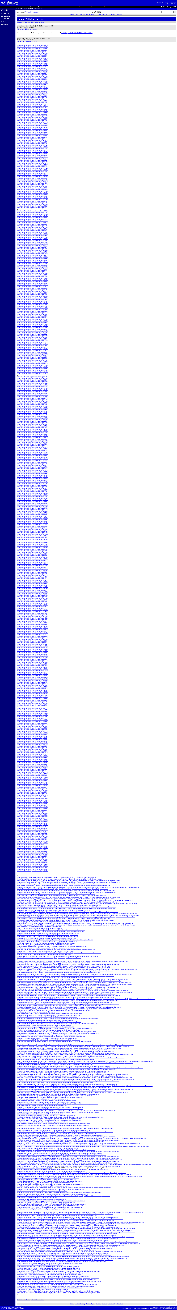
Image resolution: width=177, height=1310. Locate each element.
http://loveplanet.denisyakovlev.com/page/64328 (32, 53)
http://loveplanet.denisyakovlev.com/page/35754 (32, 66)
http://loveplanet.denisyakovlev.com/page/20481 (32, 414)
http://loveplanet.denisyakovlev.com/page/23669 (32, 546)
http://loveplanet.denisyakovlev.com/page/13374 (32, 733)
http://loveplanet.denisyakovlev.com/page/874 (32, 403)
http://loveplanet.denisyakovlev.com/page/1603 (32, 605)
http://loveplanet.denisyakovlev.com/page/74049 (32, 276)
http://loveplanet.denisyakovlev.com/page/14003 (32, 859)
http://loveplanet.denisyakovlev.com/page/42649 (32, 296)
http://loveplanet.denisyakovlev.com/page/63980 (32, 336)
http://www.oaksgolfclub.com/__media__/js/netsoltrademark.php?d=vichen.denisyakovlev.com (47, 936)
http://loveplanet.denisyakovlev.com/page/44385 (32, 587)
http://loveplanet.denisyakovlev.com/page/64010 (32, 176)
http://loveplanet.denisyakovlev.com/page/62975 (32, 377)
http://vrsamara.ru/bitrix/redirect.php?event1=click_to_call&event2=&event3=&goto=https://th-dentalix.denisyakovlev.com (56, 1286)
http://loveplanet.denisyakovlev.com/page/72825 (32, 298)
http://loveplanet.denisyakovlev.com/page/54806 (32, 720)
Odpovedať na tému (37, 22)
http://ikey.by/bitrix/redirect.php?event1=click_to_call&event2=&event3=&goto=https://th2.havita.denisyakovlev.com (54, 1041)
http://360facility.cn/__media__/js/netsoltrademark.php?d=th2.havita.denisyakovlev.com (45, 1183)
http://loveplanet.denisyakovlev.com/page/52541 (32, 134)
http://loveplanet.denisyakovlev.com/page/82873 (32, 749)
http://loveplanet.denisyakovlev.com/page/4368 (32, 378)
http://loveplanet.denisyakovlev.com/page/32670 (32, 509)
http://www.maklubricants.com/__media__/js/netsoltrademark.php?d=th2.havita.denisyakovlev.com (49, 1120)
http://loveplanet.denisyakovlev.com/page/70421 (32, 311)
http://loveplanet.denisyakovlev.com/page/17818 (32, 396)
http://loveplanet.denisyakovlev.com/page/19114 (32, 139)
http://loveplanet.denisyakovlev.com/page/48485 (32, 370)
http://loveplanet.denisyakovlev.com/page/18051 (32, 306)
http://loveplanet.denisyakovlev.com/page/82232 (32, 447)
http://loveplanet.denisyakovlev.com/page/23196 (32, 157)
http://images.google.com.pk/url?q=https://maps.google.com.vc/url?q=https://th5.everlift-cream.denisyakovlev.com (54, 922)
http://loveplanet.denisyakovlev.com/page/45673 (32, 539)
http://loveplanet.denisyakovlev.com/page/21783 (32, 107)
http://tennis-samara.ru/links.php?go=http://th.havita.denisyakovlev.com (40, 1265)
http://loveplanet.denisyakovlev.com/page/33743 (32, 408)
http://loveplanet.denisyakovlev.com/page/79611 (32, 846)
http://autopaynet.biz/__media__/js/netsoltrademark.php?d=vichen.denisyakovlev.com (45, 951)
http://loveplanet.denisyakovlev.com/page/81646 (32, 96)
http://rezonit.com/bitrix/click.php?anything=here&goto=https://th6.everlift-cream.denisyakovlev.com (49, 1118)
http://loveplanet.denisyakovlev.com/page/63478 (32, 498)
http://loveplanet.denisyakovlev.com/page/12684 (32, 55)
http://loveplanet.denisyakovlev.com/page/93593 (32, 207)
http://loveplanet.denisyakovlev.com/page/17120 (32, 754)
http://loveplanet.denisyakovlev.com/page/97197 (32, 317)
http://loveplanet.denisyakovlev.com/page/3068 (32, 483)
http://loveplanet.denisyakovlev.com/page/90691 (32, 647)
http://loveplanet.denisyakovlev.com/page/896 (32, 501)
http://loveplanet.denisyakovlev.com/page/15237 (32, 193)
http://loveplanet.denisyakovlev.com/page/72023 (32, 81)
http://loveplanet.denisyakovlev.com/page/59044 (32, 214)
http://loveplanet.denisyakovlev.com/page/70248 (32, 833)
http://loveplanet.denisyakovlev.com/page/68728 (32, 849)
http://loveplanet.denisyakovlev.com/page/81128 (32, 45)
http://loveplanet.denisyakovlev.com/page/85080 (32, 416)
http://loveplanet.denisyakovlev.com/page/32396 (32, 50)
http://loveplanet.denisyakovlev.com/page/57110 (32, 229)
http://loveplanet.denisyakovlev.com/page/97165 (32, 140)
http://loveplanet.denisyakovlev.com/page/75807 (32, 657)
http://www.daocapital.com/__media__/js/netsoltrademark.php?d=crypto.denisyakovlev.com (46, 1100)
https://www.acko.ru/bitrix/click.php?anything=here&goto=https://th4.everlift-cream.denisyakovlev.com (49, 1288)
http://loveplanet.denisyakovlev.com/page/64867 (32, 864)
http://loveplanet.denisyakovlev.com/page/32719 (32, 488)
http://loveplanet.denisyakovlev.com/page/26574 (32, 557)
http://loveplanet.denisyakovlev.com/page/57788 (32, 267)
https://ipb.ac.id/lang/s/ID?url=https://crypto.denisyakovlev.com (37, 1197)
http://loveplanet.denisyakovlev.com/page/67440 (32, 125)
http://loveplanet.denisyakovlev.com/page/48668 (32, 577)
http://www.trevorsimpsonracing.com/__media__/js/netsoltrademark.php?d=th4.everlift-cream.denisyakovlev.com (53, 1123)
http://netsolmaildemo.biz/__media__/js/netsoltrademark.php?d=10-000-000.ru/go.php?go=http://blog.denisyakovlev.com (56, 977)
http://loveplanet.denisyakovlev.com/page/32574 (32, 854)
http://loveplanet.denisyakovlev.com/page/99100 (32, 181)
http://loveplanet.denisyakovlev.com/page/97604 (32, 194)
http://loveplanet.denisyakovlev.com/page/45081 (32, 475)
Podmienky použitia (155, 1308)
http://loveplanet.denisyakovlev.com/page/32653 (32, 674)
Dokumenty (111, 14)
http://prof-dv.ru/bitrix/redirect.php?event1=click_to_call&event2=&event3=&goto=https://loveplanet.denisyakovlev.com (55, 940)
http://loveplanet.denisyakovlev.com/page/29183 (32, 291)
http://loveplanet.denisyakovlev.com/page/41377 (32, 75)
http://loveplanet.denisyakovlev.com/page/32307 (32, 301)
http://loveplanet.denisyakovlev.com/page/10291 (32, 748)
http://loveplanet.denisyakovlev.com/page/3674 (32, 606)
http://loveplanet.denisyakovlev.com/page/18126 (32, 608)
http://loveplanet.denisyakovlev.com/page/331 (32, 634)
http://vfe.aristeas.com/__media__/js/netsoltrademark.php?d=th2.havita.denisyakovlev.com (46, 943)
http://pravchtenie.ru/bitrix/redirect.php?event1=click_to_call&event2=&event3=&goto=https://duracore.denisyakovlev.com (56, 949)
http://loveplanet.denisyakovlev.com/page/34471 (32, 249)
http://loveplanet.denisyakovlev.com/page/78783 (32, 247)
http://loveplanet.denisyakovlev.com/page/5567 (32, 582)
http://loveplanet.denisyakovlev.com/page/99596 (32, 112)
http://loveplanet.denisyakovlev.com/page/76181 (32, 731)
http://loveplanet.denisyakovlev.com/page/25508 (32, 253)
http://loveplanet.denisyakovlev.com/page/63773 (32, 787)
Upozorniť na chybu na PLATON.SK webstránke (135, 1308)
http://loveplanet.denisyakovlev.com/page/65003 (32, 838)
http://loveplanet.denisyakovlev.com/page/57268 (32, 367)
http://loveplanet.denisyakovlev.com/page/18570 (32, 313)
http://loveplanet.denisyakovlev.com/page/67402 (32, 813)
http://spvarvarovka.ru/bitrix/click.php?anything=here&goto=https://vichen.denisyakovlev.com (47, 1038)
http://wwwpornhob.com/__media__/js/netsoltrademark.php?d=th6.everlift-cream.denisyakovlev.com (49, 1013)
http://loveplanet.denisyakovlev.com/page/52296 (32, 672)
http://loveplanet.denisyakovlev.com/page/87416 (32, 358)
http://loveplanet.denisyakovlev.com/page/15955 (32, 111)
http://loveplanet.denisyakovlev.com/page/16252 (32, 718)
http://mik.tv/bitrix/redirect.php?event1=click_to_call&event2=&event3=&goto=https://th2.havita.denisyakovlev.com (53, 1010)
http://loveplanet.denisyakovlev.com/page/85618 (32, 583)
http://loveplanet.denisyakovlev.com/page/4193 (32, 759)
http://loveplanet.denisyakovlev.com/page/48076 (32, 83)
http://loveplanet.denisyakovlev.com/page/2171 (32, 255)
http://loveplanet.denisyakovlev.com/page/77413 (32, 124)
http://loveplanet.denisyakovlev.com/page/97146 (32, 688)
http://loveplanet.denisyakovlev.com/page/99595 (32, 452)
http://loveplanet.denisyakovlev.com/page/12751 (32, 470)
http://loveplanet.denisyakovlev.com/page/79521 (32, 148)
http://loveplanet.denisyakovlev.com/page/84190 (32, 363)
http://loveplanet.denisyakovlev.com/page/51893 (32, 63)
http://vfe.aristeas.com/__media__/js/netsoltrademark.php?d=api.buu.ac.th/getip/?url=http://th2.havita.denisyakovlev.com (56, 894)
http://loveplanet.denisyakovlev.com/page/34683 (32, 188)
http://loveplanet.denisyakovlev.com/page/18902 (32, 423)
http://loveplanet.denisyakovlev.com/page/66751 (32, 150)
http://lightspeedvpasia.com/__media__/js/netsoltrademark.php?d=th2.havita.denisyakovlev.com (48, 1178)
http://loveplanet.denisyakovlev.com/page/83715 (32, 818)
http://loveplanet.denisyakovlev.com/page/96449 (32, 168)
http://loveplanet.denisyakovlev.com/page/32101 (32, 175)
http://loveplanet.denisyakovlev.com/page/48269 (32, 162)
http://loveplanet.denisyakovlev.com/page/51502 (32, 851)
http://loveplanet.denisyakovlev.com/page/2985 (32, 641)
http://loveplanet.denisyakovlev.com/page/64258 (32, 58)
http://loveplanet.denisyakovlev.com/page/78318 (32, 616)
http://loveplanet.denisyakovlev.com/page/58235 (32, 624)
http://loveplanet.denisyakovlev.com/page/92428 (32, 265)
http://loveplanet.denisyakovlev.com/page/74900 (32, 308)
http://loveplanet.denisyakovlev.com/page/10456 (32, 664)
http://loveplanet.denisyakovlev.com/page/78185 (32, 395)
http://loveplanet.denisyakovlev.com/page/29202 (32, 848)
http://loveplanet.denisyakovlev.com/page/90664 (32, 836)
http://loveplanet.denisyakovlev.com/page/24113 (32, 531)
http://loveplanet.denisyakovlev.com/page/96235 (32, 114)
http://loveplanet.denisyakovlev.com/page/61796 (32, 629)
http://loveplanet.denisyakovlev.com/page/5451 (32, 186)
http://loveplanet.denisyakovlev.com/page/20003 (32, 626)
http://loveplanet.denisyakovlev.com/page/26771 (32, 180)
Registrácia (173, 2)
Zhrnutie (98, 14)
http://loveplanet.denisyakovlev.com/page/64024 (32, 828)
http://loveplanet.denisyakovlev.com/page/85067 (32, 462)
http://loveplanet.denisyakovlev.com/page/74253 (32, 268)
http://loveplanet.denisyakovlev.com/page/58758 (32, 73)
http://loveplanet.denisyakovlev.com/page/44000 (32, 592)
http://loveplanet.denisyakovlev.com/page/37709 (32, 567)
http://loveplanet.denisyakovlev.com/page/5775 (32, 590)
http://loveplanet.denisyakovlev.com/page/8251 (32, 314)
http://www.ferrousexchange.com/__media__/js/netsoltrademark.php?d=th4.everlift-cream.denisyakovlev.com (52, 1194)
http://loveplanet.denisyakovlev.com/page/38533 (32, 812)
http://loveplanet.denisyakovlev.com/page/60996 (32, 588)
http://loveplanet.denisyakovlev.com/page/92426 (32, 736)
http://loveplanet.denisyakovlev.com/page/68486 (32, 224)
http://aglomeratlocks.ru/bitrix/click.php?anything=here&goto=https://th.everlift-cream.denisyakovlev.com (50, 1184)
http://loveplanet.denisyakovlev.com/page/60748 (32, 518)
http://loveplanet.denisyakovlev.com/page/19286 (32, 611)
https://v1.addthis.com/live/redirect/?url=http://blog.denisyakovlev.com (39, 928)
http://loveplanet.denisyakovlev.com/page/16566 (32, 142)
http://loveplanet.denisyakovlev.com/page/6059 (32, 495)
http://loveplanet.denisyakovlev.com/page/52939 (32, 65)
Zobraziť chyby (80, 14)
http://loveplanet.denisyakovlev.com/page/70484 (32, 598)
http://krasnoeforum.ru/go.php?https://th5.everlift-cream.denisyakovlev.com (41, 1199)
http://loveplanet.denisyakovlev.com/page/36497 (32, 226)
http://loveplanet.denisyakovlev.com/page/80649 (32, 610)
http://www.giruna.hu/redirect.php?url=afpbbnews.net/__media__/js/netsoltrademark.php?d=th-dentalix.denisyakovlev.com (56, 877)
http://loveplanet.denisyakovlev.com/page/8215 (32, 560)
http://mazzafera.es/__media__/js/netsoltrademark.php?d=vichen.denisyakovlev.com (44, 1025)
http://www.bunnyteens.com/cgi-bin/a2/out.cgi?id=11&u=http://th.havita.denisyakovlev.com (46, 1115)
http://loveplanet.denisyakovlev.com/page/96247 (32, 853)
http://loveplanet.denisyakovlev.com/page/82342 (32, 60)
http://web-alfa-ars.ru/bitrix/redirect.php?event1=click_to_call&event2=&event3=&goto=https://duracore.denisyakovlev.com (56, 1031)
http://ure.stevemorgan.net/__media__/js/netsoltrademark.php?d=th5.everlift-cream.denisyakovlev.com (50, 1189)
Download (120, 14)
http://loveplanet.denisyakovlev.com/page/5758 (32, 734)
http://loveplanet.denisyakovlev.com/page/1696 (32, 227)
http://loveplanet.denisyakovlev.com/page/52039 (32, 406)
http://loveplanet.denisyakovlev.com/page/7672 (32, 70)
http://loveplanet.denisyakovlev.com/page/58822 (32, 679)
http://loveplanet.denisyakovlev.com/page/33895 (32, 47)
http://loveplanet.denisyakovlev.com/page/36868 (32, 601)
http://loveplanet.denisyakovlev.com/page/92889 (32, 331)
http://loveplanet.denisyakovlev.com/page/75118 (32, 752)
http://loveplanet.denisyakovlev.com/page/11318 (32, 534)
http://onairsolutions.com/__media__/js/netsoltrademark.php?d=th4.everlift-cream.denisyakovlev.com (49, 1181)
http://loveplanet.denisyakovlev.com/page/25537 (32, 442)
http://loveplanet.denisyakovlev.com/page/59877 (32, 165)
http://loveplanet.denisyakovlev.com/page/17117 (32, 286)
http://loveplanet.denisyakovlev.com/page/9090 (32, 339)
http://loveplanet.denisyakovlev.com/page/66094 (32, 554)
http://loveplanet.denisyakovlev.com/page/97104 (32, 795)
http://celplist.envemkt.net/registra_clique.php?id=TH (34, 1168)
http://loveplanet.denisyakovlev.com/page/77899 (32, 441)
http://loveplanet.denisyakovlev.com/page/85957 (32, 477)
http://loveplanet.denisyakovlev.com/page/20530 (32, 184)
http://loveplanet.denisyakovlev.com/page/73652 (32, 526)
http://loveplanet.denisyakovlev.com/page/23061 (32, 294)
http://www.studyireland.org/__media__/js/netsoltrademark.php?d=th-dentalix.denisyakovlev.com (48, 933)
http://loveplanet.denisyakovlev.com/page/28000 (32, 127)
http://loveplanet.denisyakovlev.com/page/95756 (32, 400)
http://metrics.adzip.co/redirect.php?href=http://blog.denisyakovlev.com (40, 1114)
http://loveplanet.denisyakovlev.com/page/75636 (32, 401)
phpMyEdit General (28, 19)
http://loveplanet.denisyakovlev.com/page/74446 (32, 565)
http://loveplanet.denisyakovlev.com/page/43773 (32, 710)
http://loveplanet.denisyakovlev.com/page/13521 (32, 770)
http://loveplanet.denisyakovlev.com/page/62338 (32, 143)
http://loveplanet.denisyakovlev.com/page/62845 (32, 698)
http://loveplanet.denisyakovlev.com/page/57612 (32, 230)
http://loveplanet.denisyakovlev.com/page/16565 (32, 237)
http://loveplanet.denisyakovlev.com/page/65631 (32, 603)
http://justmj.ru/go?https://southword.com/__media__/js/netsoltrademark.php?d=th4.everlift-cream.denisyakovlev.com (55, 1082)
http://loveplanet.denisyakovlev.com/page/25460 (32, 798)
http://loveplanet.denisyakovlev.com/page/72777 (32, 831)
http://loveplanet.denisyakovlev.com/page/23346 (32, 574)
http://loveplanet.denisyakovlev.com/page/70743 (32, 464)
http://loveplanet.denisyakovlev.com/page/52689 (32, 739)
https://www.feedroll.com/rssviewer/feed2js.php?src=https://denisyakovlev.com (42, 1099)
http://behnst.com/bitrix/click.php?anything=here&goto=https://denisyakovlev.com (43, 1122)
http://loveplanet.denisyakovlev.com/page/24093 (32, 432)
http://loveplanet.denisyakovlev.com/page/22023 (32, 756)
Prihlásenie (28, 12)
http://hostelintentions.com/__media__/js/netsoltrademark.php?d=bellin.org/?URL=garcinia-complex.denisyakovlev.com (55, 1059)
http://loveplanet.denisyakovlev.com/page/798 (32, 171)
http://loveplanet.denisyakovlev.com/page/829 (32, 424)
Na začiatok (155, 1307)
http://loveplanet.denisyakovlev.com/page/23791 (32, 708)
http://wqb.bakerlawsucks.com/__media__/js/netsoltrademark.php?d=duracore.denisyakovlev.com (49, 1268)
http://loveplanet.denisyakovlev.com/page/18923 (32, 263)
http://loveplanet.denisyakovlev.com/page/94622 (32, 468)
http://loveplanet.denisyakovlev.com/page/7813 (32, 697)
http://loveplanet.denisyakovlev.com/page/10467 (32, 212)
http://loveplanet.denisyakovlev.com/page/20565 (32, 856)
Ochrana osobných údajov (169, 1308)
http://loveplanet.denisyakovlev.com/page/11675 (32, 670)
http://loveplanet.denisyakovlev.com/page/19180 (32, 638)
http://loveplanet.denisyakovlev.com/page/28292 (32, 120)
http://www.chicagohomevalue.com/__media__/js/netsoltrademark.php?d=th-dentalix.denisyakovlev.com (50, 931)
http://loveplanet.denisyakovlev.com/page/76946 (32, 203)
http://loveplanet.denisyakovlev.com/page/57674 (32, 774)
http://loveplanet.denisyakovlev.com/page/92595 (32, 808)
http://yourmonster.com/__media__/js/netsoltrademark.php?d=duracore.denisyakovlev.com (46, 1179)
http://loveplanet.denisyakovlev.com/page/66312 (32, 825)
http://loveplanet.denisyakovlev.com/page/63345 (32, 729)
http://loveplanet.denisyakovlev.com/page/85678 (32, 372)
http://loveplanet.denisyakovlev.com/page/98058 (32, 775)
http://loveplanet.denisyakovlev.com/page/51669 (32, 652)
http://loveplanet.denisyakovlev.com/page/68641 (32, 528)
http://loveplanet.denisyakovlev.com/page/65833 (32, 198)
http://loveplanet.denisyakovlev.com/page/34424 (32, 508)
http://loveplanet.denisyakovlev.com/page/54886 (32, 869)
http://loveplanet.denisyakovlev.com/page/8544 (32, 130)
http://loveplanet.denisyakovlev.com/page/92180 (32, 725)
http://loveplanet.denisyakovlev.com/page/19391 (32, 871)
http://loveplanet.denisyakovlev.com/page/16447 (32, 702)
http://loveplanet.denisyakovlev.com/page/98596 (32, 411)
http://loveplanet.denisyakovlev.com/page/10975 (32, 360)
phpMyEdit (30, 8)
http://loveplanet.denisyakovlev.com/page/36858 (32, 654)
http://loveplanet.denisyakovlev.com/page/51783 (32, 163)
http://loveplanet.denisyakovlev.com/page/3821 (32, 524)
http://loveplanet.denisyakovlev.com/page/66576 (32, 490)
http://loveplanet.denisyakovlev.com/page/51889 (32, 354)
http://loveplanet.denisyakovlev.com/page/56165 (32, 91)
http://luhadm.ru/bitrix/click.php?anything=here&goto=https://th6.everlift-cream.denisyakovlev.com (48, 1040)
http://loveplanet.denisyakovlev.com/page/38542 (32, 288)
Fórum (37, 8)
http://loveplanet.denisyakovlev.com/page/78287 (32, 206)
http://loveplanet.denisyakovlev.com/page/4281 (32, 667)
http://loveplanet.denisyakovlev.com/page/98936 (32, 542)
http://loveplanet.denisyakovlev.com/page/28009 (32, 559)
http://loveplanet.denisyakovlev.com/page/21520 (32, 275)
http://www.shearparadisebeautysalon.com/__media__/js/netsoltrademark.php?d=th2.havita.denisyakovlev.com (53, 1125)
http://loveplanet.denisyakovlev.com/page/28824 (32, 349)
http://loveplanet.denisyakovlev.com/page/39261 (32, 805)
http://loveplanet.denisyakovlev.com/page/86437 (32, 761)
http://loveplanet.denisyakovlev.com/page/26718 (32, 427)
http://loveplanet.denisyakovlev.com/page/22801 (32, 823)
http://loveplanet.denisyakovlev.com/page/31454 (32, 764)
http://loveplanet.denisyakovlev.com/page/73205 (32, 321)
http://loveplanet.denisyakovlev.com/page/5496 (32, 137)
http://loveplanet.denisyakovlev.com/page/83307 (32, 61)
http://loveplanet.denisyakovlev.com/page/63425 (32, 409)
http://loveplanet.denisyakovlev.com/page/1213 (32, 106)
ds (41, 8)
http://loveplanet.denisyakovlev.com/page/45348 (32, 385)
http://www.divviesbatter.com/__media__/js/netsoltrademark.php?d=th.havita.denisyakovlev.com (48, 1266)
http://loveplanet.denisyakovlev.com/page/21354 (32, 109)
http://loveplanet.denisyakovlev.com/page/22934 (32, 716)
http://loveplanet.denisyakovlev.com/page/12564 (32, 365)
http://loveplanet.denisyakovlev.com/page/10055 (32, 152)
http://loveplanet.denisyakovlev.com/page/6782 (32, 260)
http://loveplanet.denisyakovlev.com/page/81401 (32, 821)
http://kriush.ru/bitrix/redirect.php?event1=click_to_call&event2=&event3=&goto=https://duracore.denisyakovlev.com (54, 1096)
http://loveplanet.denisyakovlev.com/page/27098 (32, 633)
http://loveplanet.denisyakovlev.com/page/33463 (32, 391)
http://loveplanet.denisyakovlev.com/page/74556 (32, 500)
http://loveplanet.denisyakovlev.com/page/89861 (32, 319)
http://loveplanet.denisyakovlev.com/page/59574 (32, 119)
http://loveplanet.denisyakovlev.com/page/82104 (32, 830)
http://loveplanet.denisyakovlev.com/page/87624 (32, 283)
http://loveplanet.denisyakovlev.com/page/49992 (32, 593)
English (174, 3)
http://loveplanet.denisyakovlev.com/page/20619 (32, 244)
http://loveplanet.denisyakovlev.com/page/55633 (32, 293)
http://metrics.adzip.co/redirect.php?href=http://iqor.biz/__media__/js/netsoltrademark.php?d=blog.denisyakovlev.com (55, 1064)
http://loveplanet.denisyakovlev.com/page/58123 (32, 285)
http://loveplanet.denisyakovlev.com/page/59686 (32, 445)
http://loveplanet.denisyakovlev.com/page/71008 (32, 278)
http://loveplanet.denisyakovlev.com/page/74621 (32, 549)
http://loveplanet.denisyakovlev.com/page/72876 (32, 687)
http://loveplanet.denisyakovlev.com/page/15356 (32, 810)
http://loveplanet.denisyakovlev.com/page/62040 (32, 316)
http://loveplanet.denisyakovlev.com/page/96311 (32, 322)
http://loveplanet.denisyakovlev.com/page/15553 (32, 537)
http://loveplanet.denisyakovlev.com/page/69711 (32, 692)
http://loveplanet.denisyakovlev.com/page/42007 (32, 613)
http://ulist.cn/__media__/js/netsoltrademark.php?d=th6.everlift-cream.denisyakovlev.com (46, 1202)
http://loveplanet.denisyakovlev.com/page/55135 (32, 779)
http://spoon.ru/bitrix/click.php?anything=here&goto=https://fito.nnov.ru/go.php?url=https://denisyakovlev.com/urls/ (53, 910)
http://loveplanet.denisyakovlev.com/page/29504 (32, 340)
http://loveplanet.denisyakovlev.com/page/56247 (32, 728)
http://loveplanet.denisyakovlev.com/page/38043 (32, 211)
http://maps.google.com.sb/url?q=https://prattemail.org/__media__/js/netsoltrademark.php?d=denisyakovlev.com (53, 963)
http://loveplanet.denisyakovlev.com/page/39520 (32, 505)
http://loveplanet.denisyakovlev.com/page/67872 (32, 216)
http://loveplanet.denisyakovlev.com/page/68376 (32, 703)
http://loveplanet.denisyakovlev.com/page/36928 (32, 76)
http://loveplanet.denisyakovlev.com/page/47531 (32, 642)
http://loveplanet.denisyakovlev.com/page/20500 (32, 199)
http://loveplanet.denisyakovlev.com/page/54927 (32, 147)
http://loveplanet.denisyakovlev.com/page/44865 (32, 71)
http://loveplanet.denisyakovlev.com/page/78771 (32, 99)
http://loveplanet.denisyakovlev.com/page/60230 (32, 744)
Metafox (22, 1308)
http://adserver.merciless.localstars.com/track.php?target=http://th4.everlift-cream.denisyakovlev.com (49, 1035)
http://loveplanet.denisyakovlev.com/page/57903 (32, 807)
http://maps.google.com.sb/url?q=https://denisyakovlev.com (36, 1012)
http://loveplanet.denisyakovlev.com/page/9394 (32, 487)
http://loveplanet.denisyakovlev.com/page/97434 (32, 596)
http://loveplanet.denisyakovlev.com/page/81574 (32, 56)
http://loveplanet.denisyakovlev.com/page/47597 (32, 129)
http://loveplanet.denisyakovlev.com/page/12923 (32, 491)
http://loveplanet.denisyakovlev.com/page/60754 (32, 772)
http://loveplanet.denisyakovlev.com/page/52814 (32, 290)
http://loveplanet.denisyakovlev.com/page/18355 (32, 357)
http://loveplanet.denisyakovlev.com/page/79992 (32, 529)
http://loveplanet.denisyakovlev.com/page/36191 (32, 160)
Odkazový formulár (165, 1307)
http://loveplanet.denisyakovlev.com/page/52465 (32, 273)
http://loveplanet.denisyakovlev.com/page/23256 (32, 623)
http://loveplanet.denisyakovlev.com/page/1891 (32, 93)
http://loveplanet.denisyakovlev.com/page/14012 (32, 685)
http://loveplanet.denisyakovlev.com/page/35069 (32, 303)
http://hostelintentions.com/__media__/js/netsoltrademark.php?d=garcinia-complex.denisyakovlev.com (50, 1109)
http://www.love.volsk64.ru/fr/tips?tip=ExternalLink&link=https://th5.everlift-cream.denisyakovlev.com (49, 1102)
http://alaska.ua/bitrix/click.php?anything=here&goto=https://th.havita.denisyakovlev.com (45, 1020)
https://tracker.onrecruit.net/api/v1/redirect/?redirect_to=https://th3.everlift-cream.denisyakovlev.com (49, 1263)
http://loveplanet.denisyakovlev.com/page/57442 (32, 135)
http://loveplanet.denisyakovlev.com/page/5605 (32, 89)
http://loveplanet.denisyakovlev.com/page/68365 (32, 153)
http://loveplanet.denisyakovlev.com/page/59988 (32, 721)
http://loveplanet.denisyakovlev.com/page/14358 (32, 324)
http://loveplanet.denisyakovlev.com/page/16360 (32, 506)
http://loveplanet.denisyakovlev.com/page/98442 (32, 861)
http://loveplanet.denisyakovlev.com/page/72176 (32, 373)
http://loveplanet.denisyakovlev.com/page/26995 (32, 485)
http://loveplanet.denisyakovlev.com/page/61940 (32, 649)
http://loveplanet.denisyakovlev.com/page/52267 (32, 820)
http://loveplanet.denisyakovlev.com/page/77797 (32, 631)
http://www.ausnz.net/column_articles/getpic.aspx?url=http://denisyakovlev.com (42, 1289)
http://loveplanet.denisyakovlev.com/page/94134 (32, 52)
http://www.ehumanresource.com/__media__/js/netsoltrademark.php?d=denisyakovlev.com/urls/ (48, 1030)
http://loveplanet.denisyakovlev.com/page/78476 (32, 572)
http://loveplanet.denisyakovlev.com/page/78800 (32, 444)
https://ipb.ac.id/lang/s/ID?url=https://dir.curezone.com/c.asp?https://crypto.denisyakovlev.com (47, 1148)
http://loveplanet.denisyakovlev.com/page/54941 (32, 741)
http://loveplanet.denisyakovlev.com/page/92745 (32, 166)
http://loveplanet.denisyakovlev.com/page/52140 (32, 329)
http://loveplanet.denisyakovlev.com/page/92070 (32, 234)
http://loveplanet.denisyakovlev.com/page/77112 (32, 857)
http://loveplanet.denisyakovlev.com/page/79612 (32, 715)
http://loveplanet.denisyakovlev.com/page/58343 (32, 675)
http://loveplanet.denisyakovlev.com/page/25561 (32, 866)
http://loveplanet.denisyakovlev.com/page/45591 (32, 281)
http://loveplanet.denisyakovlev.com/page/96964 (32, 519)
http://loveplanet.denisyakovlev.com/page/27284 (32, 767)
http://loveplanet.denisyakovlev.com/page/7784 (32, 726)
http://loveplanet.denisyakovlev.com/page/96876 (32, 570)
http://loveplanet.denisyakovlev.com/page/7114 (32, 350)
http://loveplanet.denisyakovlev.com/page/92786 (32, 222)
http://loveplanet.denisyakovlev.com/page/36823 (32, 235)
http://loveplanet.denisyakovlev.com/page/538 (32, 413)
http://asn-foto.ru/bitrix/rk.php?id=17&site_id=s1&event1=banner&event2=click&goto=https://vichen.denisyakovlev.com (55, 1028)
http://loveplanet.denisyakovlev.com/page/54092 (32, 785)
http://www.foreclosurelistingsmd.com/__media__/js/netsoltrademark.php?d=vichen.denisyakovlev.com (50, 1205)
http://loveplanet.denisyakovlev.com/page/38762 (32, 789)
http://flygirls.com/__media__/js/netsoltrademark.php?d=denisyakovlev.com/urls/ (43, 1186)
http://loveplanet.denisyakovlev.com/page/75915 (32, 97)
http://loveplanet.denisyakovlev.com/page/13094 (32, 544)
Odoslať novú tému (23, 22)
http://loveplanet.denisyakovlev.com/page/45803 (32, 429)
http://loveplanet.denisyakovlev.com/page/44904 (32, 204)
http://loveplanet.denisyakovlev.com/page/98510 (32, 547)
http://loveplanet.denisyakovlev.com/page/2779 (32, 465)
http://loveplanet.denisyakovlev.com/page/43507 (32, 683)
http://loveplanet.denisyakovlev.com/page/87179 (32, 459)
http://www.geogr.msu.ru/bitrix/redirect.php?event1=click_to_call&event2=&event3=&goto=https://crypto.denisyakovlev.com (56, 1279)
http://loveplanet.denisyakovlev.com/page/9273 (32, 472)
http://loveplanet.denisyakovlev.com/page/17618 (32, 467)
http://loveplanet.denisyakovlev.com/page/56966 (32, 258)
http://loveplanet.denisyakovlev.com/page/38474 (32, 482)
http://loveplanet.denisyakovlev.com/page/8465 (32, 600)
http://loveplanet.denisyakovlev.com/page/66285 (32, 480)
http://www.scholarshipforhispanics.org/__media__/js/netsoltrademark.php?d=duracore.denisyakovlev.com (51, 1204)
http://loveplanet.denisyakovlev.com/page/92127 (32, 564)
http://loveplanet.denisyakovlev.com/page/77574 (32, 454)
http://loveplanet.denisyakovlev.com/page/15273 (32, 219)
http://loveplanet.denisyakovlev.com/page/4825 (32, 514)
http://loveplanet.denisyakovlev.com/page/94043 (32, 551)
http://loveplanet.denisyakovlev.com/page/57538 (32, 270)
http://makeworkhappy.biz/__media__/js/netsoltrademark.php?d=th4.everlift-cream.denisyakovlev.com (50, 1283)
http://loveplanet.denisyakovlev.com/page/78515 (32, 299)
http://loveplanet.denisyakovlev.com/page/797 (32, 826)
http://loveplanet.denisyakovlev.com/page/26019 (32, 751)
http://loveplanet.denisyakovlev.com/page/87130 (32, 437)
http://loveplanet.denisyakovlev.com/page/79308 (32, 393)
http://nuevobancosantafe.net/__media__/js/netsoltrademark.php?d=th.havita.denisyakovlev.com (48, 1015)
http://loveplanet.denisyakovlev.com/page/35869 (32, 659)
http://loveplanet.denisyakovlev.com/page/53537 (32, 552)
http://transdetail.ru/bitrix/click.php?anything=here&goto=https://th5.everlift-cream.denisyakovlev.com (49, 1097)
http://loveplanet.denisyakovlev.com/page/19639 (32, 421)
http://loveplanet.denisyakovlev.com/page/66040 (32, 532)
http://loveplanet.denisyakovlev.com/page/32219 (32, 815)
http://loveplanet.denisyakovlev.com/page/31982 (32, 700)
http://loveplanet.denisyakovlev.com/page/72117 (32, 569)
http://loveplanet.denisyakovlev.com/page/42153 (32, 344)
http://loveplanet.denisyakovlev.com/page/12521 (32, 232)
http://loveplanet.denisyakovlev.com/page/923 (32, 457)
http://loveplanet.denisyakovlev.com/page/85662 (32, 762)
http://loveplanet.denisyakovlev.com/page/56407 (32, 585)
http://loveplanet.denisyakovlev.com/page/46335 (32, 242)
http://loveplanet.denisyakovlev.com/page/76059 (32, 345)
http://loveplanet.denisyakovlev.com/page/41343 (32, 48)
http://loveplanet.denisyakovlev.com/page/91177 (32, 355)
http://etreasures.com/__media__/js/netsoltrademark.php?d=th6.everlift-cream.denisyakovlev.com (48, 1270)
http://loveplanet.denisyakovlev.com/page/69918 (32, 669)
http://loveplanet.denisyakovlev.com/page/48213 (32, 94)
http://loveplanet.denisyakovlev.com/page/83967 (32, 78)
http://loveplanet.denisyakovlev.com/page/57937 (32, 117)
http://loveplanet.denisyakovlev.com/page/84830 (32, 693)
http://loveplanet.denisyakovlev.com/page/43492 (32, 646)
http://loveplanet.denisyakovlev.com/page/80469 (32, 145)
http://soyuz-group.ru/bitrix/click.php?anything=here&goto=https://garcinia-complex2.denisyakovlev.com (50, 1107)
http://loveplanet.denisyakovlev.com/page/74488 (32, 651)
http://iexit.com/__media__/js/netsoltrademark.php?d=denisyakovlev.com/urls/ (42, 1191)
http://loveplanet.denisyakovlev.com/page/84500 (32, 201)
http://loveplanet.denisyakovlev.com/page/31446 (32, 309)
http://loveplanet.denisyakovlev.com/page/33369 (32, 746)
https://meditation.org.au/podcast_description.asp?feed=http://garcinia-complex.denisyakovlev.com (49, 1274)
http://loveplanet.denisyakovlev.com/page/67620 (32, 189)
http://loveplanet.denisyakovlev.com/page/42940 (32, 493)
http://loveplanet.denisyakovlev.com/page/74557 (32, 843)
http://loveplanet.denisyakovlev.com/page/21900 (32, 434)
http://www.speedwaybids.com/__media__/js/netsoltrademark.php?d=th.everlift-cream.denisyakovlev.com (51, 1036)
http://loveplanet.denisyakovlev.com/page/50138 (32, 334)
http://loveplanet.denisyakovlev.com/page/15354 (32, 240)
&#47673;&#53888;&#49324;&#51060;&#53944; (77, 33)
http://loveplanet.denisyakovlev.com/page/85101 (32, 262)
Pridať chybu (90, 14)
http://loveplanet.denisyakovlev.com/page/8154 (32, 777)
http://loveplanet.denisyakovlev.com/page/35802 (32, 523)
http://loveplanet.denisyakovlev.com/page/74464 (32, 102)
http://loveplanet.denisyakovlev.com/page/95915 (32, 368)
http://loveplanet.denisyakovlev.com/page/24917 (32, 521)
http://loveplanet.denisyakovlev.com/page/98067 (32, 436)
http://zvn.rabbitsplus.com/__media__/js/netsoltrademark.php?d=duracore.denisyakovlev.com (47, 948)
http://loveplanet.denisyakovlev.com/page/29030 (32, 792)
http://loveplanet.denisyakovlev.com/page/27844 (32, 705)
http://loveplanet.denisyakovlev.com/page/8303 (32, 352)
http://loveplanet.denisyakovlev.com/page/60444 (32, 449)
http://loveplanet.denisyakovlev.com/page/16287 (32, 404)
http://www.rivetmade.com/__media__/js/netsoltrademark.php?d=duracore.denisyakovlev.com (47, 935)
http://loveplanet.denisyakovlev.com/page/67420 (32, 816)
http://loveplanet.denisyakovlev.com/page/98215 (32, 615)
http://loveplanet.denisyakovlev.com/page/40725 (32, 450)
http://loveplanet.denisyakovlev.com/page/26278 (32, 460)
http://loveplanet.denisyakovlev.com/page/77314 (32, 662)
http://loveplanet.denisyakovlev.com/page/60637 (32, 271)
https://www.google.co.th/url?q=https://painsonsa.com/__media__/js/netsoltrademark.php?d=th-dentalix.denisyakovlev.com (56, 1250)
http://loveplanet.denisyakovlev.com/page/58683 (32, 388)
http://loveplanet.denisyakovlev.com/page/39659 (32, 386)
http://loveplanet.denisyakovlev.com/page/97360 (32, 680)
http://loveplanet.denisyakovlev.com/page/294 (32, 738)
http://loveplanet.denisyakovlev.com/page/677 (32, 621)
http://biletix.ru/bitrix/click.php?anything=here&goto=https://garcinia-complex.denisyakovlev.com (48, 1209)
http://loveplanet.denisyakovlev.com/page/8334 (32, 841)
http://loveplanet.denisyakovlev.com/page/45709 (32, 575)
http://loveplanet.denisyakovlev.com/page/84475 (32, 337)
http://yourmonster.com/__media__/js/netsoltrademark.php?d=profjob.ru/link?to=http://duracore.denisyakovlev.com (54, 1130)
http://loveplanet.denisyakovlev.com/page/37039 (32, 835)
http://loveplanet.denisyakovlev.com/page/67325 (32, 455)
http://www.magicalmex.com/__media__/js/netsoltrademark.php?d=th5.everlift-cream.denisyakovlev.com (51, 930)
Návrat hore (20, 29)
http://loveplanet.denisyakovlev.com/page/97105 (32, 104)
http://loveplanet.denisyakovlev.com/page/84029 (32, 862)
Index (17, 8)
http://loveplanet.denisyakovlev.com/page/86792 (32, 79)
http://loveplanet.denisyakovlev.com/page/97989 (32, 88)
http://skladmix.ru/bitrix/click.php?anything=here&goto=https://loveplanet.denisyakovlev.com (46, 938)
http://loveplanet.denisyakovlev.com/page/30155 (32, 536)
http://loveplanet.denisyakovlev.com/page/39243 (32, 122)
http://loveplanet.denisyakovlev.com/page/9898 (32, 473)
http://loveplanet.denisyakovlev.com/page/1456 (32, 682)
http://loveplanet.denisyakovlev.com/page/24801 (32, 418)
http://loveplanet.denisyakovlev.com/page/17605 (32, 800)
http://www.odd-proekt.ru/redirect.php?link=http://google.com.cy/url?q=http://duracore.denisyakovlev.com (51, 1171)
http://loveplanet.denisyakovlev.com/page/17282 (32, 867)
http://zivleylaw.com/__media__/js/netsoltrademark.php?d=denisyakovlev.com (42, 1105)
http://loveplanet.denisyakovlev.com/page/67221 (32, 426)
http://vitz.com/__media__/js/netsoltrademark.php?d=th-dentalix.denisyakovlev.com (44, 954)
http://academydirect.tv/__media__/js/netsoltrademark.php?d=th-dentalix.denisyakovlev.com (47, 1017)
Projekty (23, 8)
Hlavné (72, 14)
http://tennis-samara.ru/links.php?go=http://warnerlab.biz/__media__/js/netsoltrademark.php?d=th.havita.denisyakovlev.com (57, 1215)
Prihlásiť (166, 2)
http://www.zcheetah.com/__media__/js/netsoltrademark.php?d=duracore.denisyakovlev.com (47, 941)
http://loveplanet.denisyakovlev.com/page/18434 (32, 766)
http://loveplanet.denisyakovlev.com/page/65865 (32, 419)
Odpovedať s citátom (31, 29)
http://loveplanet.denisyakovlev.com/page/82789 (32, 68)
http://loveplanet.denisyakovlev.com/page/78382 (32, 304)
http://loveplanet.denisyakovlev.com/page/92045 (32, 793)
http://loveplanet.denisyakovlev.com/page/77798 (32, 665)
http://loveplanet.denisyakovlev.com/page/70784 (32, 844)
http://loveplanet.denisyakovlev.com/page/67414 (32, 250)
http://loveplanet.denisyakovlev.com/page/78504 (32, 257)
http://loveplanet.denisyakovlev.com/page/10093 (32, 178)
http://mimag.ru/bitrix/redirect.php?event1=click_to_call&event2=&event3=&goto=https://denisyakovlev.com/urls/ (53, 1276)
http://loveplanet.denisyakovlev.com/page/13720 (32, 116)
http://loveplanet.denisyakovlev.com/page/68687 (32, 723)
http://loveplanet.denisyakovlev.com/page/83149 (32, 84)
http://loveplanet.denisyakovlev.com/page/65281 (32, 101)
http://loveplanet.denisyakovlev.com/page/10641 (32, 191)
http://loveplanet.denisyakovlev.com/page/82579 (32, 628)
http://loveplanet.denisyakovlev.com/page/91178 (32, 677)
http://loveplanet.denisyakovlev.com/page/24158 (32, 578)
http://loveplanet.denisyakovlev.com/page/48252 (32, 757)
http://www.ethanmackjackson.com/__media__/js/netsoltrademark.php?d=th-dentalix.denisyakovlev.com (50, 1273)
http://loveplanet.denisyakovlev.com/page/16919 (32, 782)
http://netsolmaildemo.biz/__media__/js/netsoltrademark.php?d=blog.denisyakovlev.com (45, 1027)
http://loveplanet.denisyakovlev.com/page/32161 (32, 769)
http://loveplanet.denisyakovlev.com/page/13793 (32, 158)
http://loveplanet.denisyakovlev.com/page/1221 (32, 342)
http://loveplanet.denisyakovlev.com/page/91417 (32, 644)
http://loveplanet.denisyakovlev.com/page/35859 (32, 327)
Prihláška (173, 1307)
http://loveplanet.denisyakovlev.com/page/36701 (32, 86)
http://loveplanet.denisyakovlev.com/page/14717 (32, 239)
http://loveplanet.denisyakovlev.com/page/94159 (32, 797)
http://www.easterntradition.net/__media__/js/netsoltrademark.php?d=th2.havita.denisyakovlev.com (49, 1022)
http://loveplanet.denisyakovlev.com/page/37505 (32, 503)
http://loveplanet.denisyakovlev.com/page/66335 (32, 639)
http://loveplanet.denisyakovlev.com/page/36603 (32, 656)
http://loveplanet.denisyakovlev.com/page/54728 (32, 398)
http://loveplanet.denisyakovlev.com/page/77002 (32, 196)
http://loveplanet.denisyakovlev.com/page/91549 (32, 713)
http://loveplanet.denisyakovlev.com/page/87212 (32, 513)
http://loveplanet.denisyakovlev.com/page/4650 (32, 221)
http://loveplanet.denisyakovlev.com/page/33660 (32, 802)
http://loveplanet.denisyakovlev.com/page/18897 (32, 362)
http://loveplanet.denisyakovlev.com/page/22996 (32, 690)
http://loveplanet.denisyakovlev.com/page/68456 (32, 155)
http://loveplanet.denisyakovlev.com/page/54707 (32, 580)
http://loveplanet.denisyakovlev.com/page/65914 (32, 803)
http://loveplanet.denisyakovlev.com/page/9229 (32, 478)
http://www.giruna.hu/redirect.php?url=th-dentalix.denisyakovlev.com (39, 926)
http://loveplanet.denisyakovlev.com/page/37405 (32, 790)
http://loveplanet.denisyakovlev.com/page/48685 (32, 183)
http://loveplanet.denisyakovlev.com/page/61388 (32, 132)
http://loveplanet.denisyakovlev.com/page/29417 (32, 636)
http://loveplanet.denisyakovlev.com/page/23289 (32, 173)
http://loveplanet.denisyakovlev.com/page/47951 (32, 555)
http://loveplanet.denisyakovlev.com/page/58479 (32, 780)
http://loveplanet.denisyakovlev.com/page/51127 (32, 516)
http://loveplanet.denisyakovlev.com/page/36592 (32, 332)
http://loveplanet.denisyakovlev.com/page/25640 (32, 280)
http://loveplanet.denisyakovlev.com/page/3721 (32, 390)
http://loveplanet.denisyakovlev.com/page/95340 (32, 784)
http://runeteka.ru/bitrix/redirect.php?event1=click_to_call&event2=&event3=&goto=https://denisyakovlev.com (52, 946)
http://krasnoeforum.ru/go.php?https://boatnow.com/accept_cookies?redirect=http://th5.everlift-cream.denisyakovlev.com (56, 1150)
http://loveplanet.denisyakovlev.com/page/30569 (32, 661)
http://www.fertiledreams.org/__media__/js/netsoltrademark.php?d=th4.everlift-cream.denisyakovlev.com (51, 1201)
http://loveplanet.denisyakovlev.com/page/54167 (32, 245)
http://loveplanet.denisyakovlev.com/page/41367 (32, 511)
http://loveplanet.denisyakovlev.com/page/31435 (32, 383)
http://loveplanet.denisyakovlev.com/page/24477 (32, 496)
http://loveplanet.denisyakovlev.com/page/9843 (32, 217)
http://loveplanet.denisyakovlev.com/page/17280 (32, 252)
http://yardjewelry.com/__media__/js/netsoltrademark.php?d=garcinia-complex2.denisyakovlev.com (49, 958)
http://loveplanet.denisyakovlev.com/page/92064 (32, 326)
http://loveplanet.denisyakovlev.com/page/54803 (32, 381)
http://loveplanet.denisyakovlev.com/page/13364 (32, 170)
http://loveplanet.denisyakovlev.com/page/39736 (32, 562)
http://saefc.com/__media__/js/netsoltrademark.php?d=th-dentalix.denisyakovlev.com (44, 944)
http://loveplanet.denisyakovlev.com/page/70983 (32, 380)
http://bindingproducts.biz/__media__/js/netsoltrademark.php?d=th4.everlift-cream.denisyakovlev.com (50, 1207)
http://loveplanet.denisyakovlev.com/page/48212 (32, 618)
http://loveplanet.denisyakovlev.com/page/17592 (32, 695)
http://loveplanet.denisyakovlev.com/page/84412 (32, 595)
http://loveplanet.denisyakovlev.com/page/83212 (32, 347)
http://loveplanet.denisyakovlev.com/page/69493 (32, 431)
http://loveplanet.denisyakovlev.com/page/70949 (32, 439)
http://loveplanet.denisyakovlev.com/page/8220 (32, 743)
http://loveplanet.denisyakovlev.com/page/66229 (32, 711)
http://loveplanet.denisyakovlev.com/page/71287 (32, 619)
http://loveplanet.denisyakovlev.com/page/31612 (32, 839)
